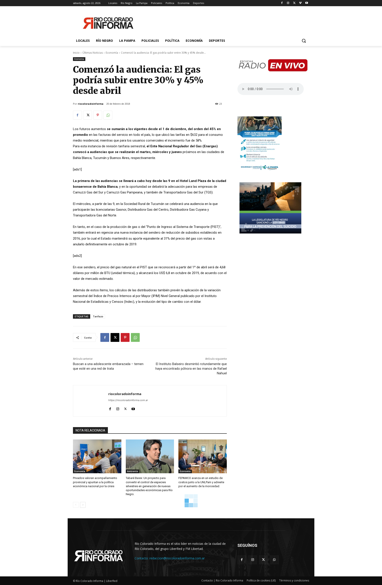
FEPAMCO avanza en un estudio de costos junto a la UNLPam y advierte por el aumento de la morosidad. (201, 482)
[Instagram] (288, 3)
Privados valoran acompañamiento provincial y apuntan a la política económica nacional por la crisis (95, 482)
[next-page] (83, 505)
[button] (303, 40)
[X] (294, 3)
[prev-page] (75, 505)
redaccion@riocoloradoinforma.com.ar (177, 558)
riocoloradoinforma (90, 103)
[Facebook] (282, 3)
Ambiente (132, 471)
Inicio (76, 53)
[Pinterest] (97, 115)
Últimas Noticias (92, 53)
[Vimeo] (300, 3)
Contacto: (142, 558)
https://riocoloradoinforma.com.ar (128, 400)
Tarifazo (98, 316)
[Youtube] (306, 3)
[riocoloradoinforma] (91, 401)
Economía (112, 53)
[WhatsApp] (107, 115)
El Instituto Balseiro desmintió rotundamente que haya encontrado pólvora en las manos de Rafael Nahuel (191, 368)
